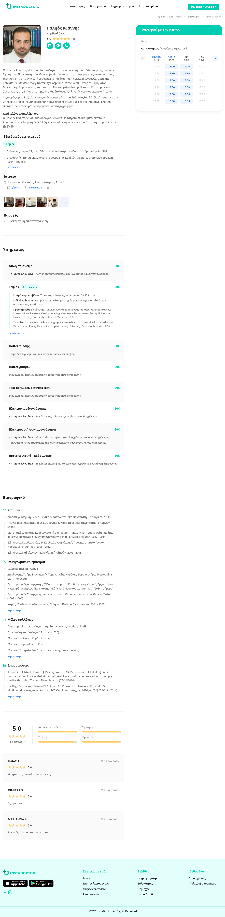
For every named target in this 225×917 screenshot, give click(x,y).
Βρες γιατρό (98, 6)
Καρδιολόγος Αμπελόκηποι (20, 113)
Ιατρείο (145, 41)
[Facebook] (5, 892)
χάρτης (16, 187)
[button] (215, 58)
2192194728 (35, 187)
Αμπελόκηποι (193, 16)
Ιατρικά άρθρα (148, 6)
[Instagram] (10, 892)
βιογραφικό (13, 167)
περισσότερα (14, 610)
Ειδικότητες (77, 6)
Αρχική (161, 16)
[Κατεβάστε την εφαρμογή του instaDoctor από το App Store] (15, 883)
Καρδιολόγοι (176, 16)
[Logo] (22, 6)
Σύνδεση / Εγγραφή (203, 7)
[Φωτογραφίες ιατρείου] (9, 202)
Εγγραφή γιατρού (122, 6)
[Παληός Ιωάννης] (4, 127)
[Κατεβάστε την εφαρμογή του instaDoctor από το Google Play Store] (41, 883)
